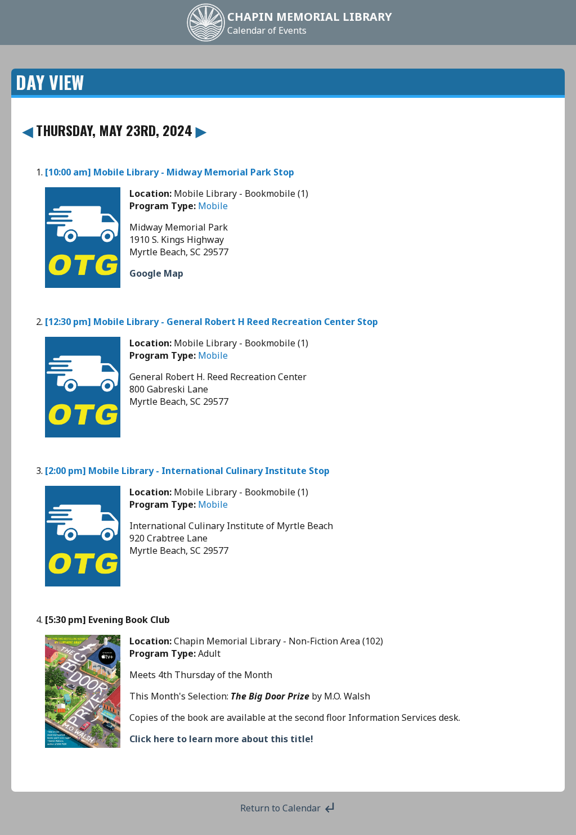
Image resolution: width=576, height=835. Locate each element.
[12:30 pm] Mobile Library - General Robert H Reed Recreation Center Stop (211, 321)
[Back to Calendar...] (205, 40)
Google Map (156, 273)
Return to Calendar (288, 808)
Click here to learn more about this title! (221, 739)
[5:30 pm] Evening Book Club (107, 619)
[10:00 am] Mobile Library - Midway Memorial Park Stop (169, 172)
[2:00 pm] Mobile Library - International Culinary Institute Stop (187, 470)
